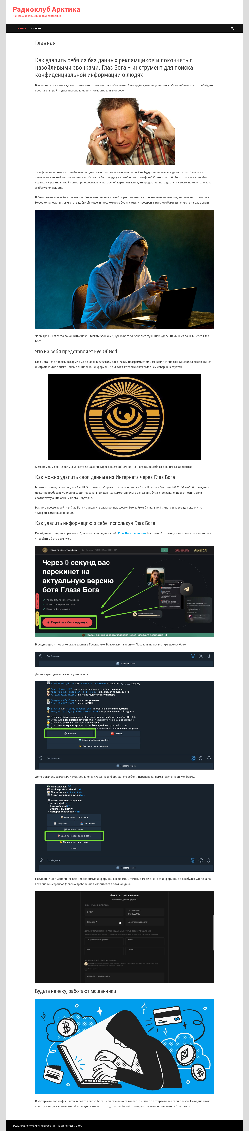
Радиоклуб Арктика (46, 9)
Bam (78, 1125)
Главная (20, 28)
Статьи (36, 28)
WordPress (67, 1125)
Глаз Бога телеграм (132, 533)
